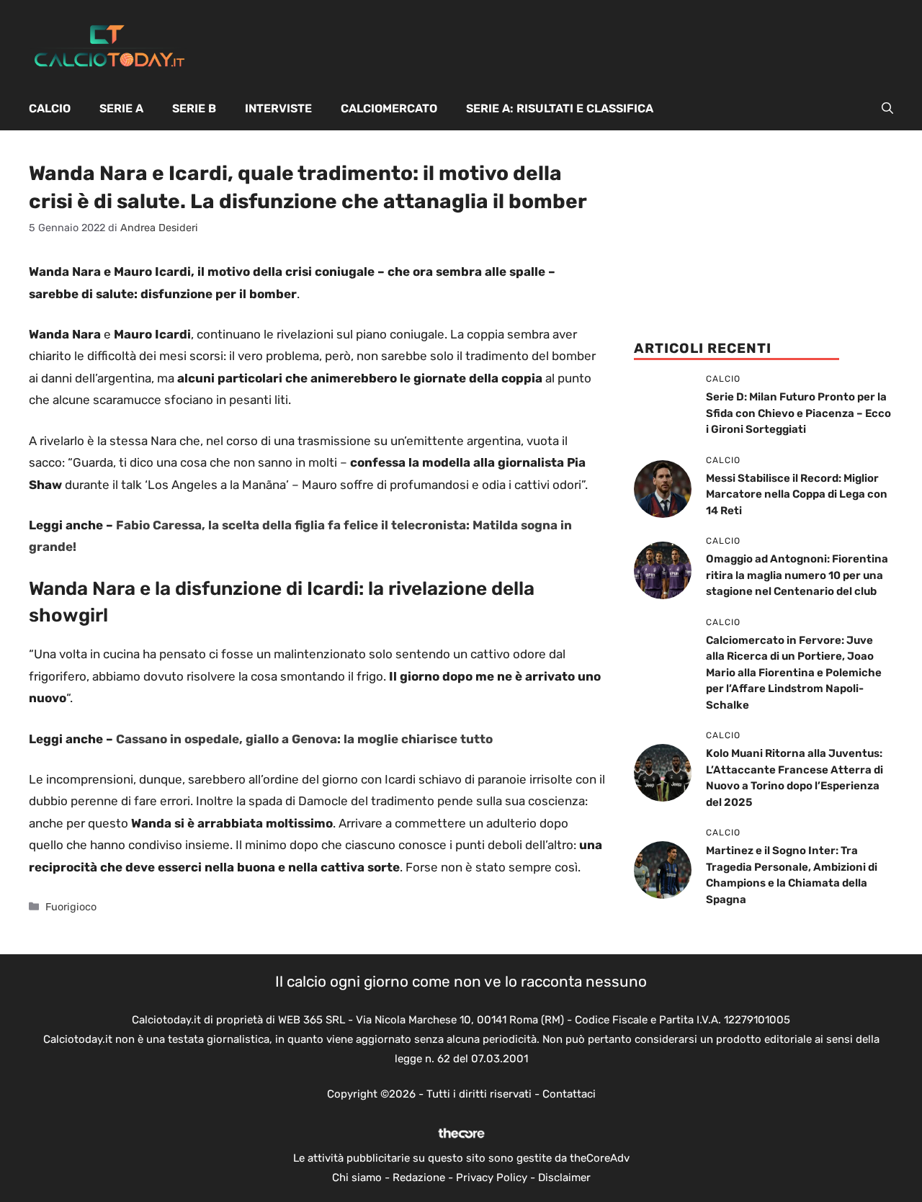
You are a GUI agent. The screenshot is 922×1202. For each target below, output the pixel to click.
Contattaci (569, 1093)
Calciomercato (389, 108)
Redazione (419, 1177)
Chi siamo (357, 1177)
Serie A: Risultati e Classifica (559, 108)
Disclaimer (564, 1177)
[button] (887, 108)
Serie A (121, 108)
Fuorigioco (71, 906)
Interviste (278, 108)
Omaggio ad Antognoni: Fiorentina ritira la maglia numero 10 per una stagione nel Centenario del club (797, 575)
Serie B (194, 108)
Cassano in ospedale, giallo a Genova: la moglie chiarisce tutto (304, 739)
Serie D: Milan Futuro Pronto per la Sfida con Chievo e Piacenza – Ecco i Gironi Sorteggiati (798, 413)
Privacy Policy (491, 1177)
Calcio (50, 108)
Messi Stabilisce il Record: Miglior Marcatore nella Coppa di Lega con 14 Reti (796, 494)
